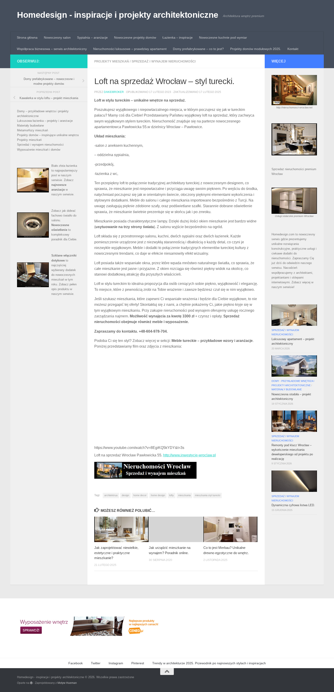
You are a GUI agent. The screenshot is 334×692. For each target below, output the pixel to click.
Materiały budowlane (30, 125)
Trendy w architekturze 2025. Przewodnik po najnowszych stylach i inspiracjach (209, 663)
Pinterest (137, 663)
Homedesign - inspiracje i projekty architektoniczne (117, 15)
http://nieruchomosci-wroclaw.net (294, 107)
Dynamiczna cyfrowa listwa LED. (293, 505)
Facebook (75, 663)
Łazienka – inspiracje (177, 37)
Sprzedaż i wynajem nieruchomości (164, 61)
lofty (171, 495)
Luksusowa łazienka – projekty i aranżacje (45, 120)
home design (158, 495)
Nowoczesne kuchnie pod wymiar (223, 37)
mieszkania (184, 495)
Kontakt (292, 49)
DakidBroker (114, 92)
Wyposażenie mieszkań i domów (38, 149)
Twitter (95, 663)
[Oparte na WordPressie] (31, 683)
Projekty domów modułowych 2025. (255, 49)
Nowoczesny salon (57, 37)
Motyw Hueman (67, 682)
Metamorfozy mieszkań (32, 130)
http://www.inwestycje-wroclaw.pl (189, 455)
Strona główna (27, 37)
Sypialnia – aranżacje (92, 37)
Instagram (116, 663)
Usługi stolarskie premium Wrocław (294, 216)
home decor (140, 495)
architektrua (110, 495)
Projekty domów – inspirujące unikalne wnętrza (48, 135)
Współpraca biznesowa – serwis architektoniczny (52, 49)
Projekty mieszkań (111, 61)
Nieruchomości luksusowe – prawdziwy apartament (130, 49)
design (125, 495)
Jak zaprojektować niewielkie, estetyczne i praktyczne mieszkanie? (116, 553)
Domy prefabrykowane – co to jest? (198, 49)
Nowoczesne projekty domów (135, 37)
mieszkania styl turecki (207, 495)
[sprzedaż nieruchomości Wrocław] (145, 477)
